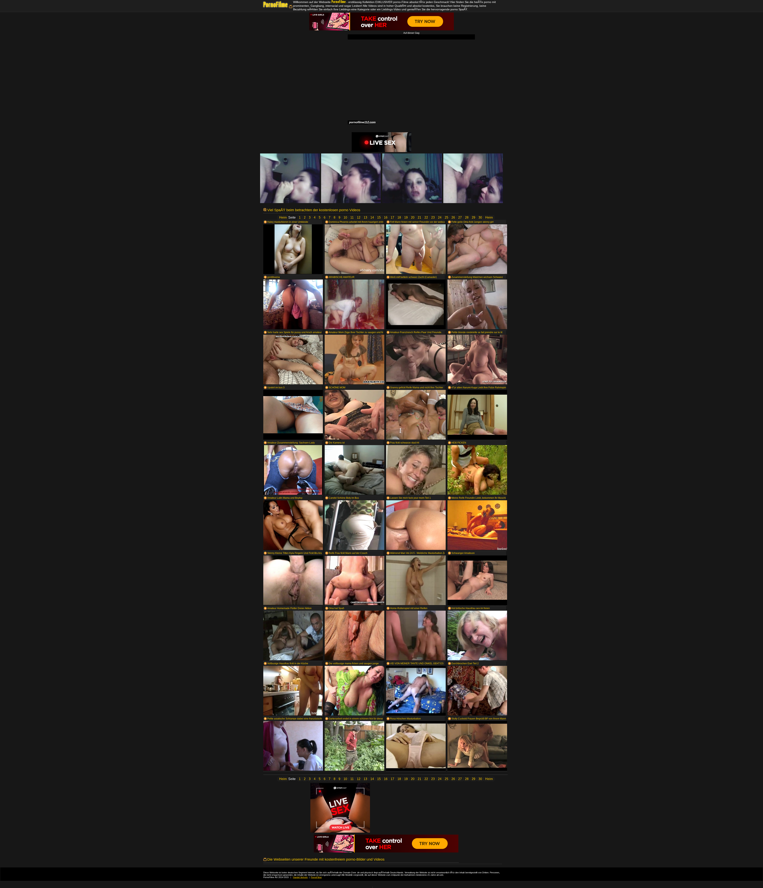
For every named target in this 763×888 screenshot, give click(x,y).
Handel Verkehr (300, 877)
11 (352, 217)
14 (372, 217)
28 (467, 217)
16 (385, 217)
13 (365, 217)
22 (426, 217)
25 (446, 217)
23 (433, 217)
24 (440, 217)
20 (412, 217)
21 (419, 217)
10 (345, 217)
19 (406, 217)
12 (358, 217)
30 (480, 217)
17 (392, 217)
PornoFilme (275, 5)
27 (460, 217)
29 (473, 217)
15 (379, 217)
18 (399, 217)
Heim (283, 217)
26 (453, 217)
